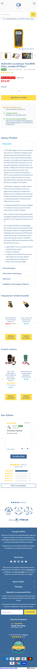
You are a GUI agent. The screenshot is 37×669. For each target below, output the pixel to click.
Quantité (4, 87)
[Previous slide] (2, 438)
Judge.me (25, 635)
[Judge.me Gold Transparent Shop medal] (28, 511)
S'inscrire (30, 612)
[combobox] (15, 14)
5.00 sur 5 (24, 465)
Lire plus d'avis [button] (18, 456)
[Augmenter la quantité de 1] (19, 91)
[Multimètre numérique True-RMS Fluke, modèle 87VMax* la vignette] (6, 56)
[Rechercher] (33, 14)
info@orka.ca (30, 570)
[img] (11, 423)
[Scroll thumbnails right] (34, 56)
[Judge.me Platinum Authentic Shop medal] (18, 511)
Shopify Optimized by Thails (8, 668)
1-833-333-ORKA (19, 572)
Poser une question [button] (18, 486)
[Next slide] (34, 438)
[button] (5, 72)
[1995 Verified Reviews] (18, 654)
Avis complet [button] (10, 449)
